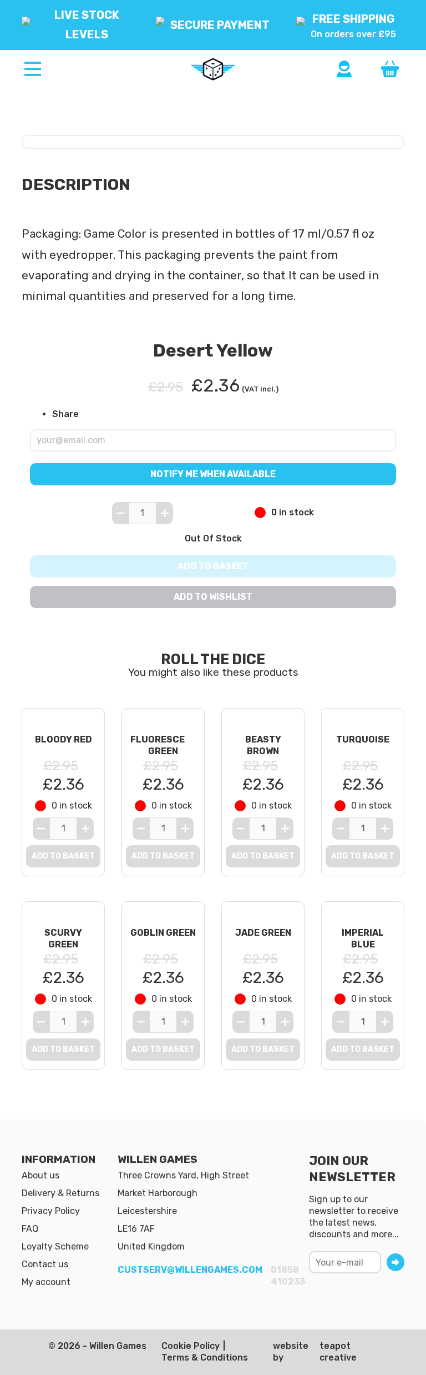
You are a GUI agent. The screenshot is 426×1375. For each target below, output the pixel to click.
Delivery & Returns (60, 1193)
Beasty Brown (263, 745)
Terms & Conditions (204, 1357)
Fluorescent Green (163, 745)
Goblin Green (163, 932)
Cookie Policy (190, 1346)
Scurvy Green (63, 938)
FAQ (30, 1228)
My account (46, 1282)
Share (65, 414)
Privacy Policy (51, 1211)
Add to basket (213, 566)
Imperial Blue (363, 938)
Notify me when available (213, 473)
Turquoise (362, 739)
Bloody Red (63, 739)
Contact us (45, 1264)
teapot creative (338, 1352)
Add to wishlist (213, 596)
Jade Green (263, 932)
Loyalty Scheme (55, 1246)
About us (40, 1175)
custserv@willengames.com (190, 1269)
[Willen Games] (213, 69)
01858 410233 (288, 1275)
